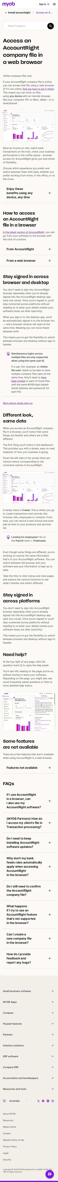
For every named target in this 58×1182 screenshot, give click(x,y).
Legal (5, 1153)
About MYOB (9, 1113)
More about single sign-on (18, 403)
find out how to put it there (38, 88)
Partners (8, 1034)
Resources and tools (14, 1088)
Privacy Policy (10, 1146)
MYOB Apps (10, 1001)
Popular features (12, 1023)
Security (7, 1159)
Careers (7, 1133)
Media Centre (9, 1127)
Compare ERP (10, 1067)
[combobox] (29, 25)
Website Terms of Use (13, 1140)
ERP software (10, 1056)
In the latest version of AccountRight (23, 232)
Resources (8, 1120)
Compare (8, 1012)
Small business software (17, 991)
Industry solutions (13, 1045)
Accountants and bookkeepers (20, 1078)
